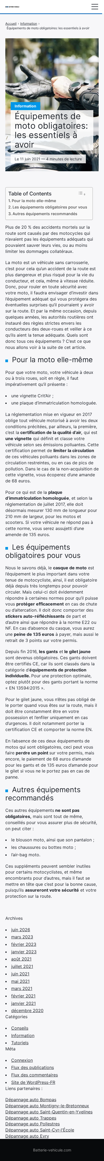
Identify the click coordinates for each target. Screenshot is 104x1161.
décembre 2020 (27, 1010)
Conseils (19, 1028)
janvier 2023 (24, 951)
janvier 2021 (23, 1003)
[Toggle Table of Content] (82, 193)
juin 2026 (20, 929)
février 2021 (23, 996)
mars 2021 (21, 988)
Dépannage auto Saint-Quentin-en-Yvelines (49, 1111)
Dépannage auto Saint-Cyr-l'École (39, 1130)
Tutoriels (20, 1042)
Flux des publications (32, 1067)
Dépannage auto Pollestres (32, 1123)
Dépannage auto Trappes (30, 1118)
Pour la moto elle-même (34, 200)
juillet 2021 (22, 966)
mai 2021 (20, 981)
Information (22, 1035)
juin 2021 (20, 973)
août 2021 (21, 959)
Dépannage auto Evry (27, 1136)
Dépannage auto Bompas (30, 1099)
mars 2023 (22, 936)
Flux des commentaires (34, 1075)
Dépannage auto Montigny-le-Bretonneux (47, 1105)
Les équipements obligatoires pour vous (50, 207)
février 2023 (23, 944)
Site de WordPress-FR (33, 1082)
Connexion (22, 1060)
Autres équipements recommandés (45, 213)
